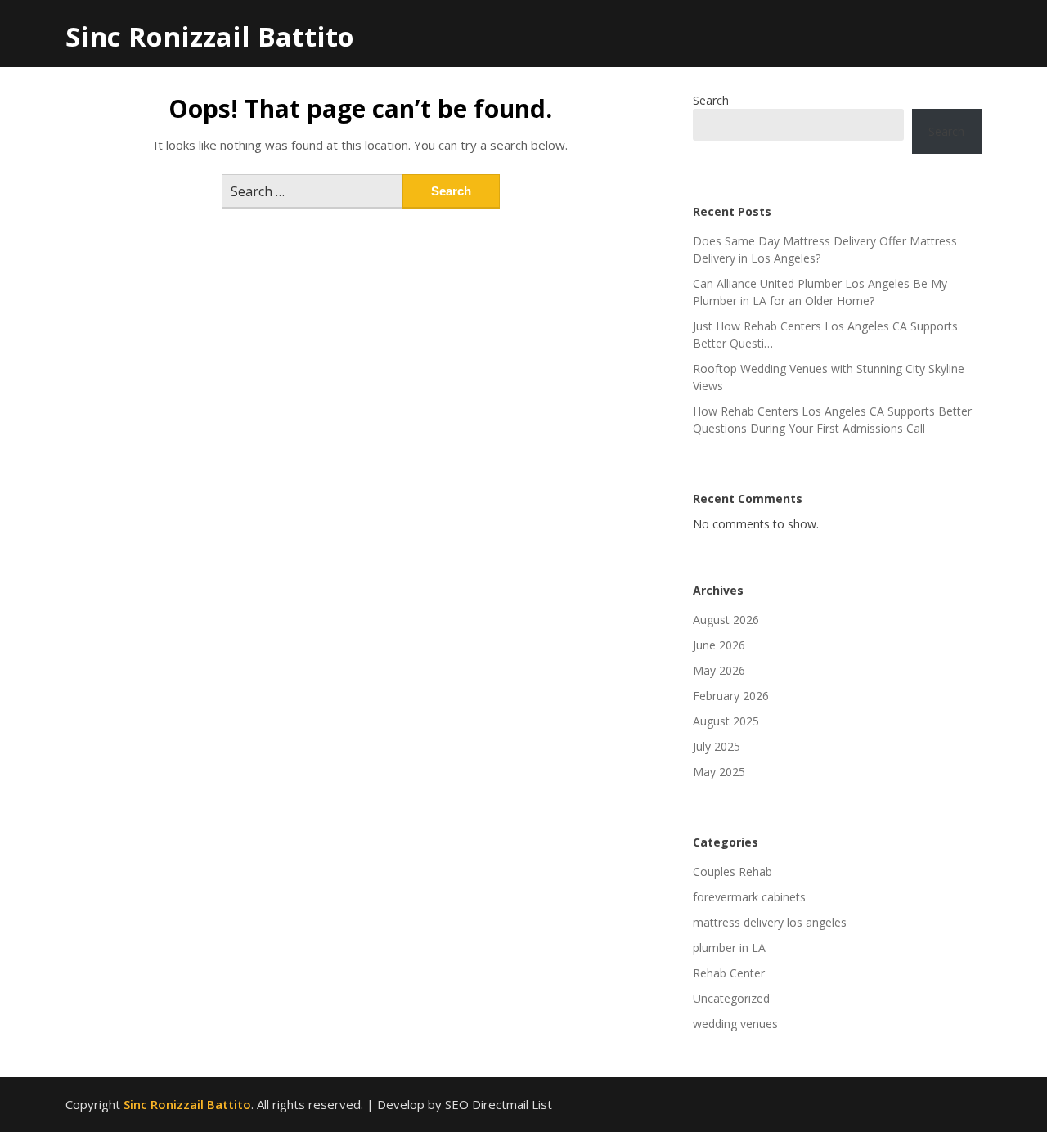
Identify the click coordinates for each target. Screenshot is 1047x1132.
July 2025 (716, 746)
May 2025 (719, 771)
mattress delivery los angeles (770, 922)
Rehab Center (729, 973)
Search (711, 100)
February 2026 (731, 695)
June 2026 (719, 645)
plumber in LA (729, 947)
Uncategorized (731, 998)
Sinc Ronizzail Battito (209, 36)
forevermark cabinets (749, 897)
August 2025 (726, 721)
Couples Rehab (732, 871)
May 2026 (719, 670)
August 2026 (726, 619)
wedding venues (735, 1023)
